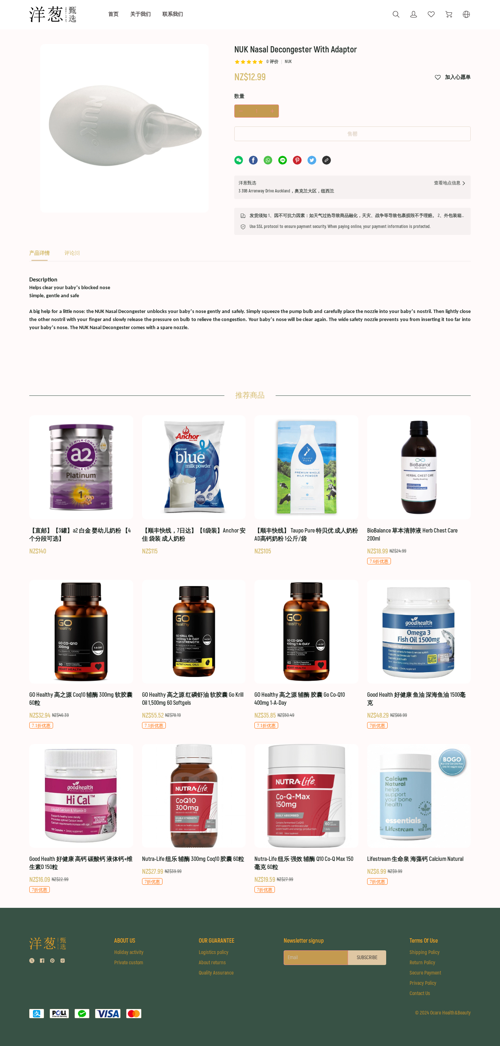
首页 (113, 14)
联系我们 (173, 14)
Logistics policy (213, 952)
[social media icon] (31, 961)
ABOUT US (124, 940)
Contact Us (420, 993)
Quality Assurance (216, 973)
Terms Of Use (424, 940)
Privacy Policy (423, 983)
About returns (212, 963)
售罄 (352, 134)
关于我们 (140, 14)
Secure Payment (425, 973)
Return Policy (422, 963)
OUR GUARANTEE (216, 940)
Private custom (128, 963)
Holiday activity (128, 952)
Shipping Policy (425, 952)
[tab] (39, 255)
